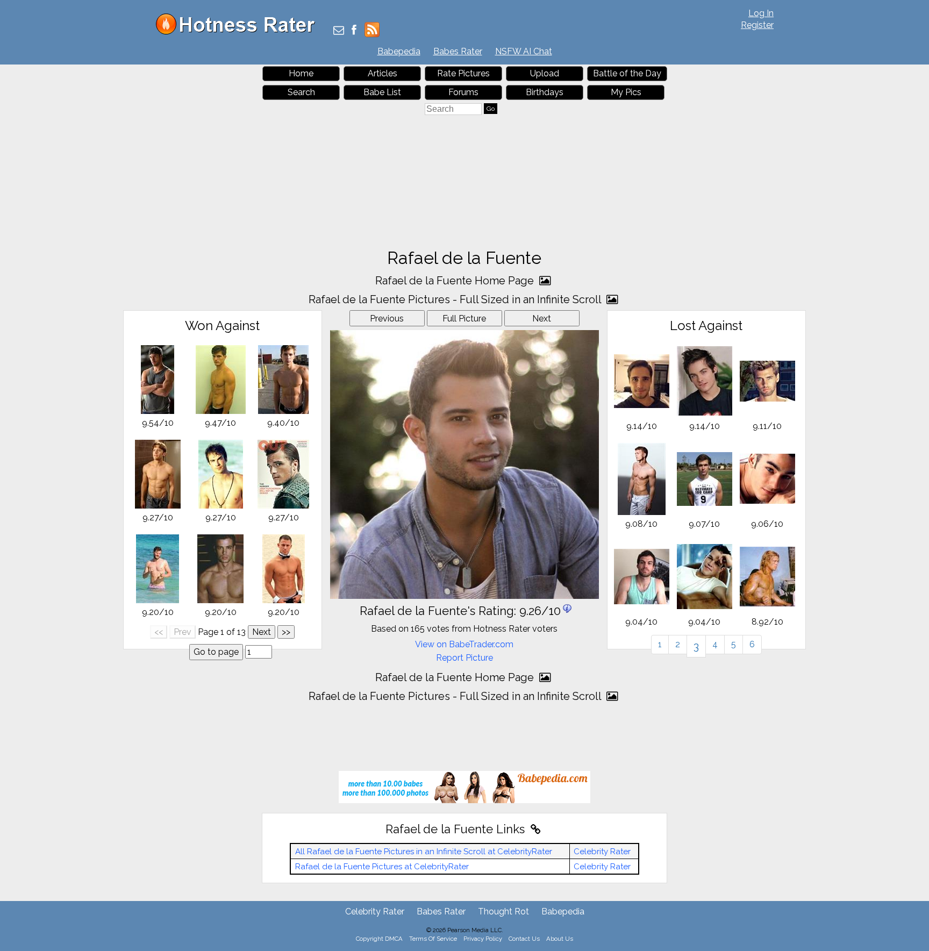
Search (301, 92)
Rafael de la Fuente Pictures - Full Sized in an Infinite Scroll (456, 299)
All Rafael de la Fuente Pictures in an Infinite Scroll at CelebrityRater (423, 851)
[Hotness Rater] (239, 32)
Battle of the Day (627, 73)
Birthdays (544, 92)
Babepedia (398, 51)
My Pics (626, 92)
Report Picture (464, 658)
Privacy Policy (482, 938)
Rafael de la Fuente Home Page (456, 280)
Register (757, 25)
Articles (382, 73)
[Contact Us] (339, 31)
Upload (544, 73)
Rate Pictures (463, 73)
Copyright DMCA (379, 938)
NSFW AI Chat (523, 51)
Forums (463, 92)
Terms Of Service (433, 938)
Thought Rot (503, 911)
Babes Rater (457, 51)
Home (301, 73)
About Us (559, 938)
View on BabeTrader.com (464, 644)
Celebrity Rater (602, 851)
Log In (761, 13)
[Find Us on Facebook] (354, 31)
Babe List (382, 92)
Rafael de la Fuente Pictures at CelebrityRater (382, 866)
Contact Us (524, 938)
